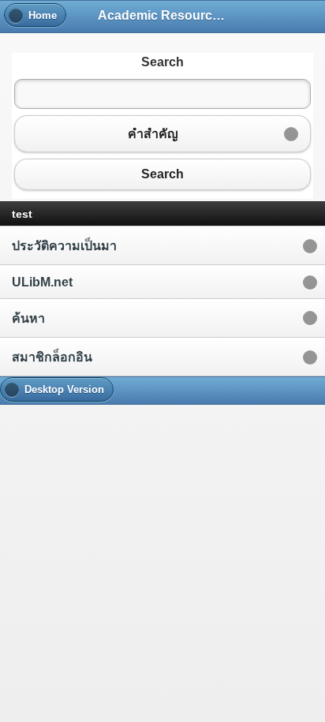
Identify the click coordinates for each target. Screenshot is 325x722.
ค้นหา (28, 318)
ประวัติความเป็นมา (64, 246)
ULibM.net (42, 282)
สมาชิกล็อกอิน (52, 357)
